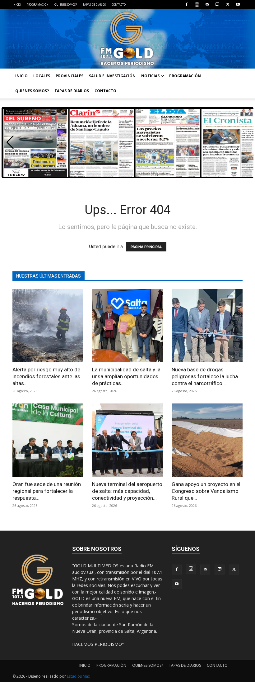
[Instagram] (197, 4)
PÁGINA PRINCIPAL (146, 247)
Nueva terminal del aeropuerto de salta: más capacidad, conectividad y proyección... (127, 491)
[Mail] (207, 4)
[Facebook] (186, 4)
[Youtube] (238, 4)
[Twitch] (217, 4)
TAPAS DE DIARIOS (94, 4)
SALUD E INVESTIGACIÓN (112, 76)
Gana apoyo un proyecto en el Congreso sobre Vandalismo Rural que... (206, 491)
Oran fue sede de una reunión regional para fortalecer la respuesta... (46, 491)
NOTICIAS (150, 76)
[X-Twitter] (227, 4)
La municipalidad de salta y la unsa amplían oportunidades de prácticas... (126, 376)
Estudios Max (78, 676)
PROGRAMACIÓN (38, 4)
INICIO (16, 4)
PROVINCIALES (69, 76)
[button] (10, 142)
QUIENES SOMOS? (65, 4)
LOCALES (41, 76)
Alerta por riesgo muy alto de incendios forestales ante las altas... (46, 376)
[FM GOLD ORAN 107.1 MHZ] (127, 39)
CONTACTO (119, 4)
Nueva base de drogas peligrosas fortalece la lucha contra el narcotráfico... (205, 376)
